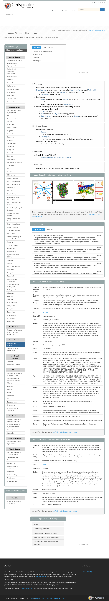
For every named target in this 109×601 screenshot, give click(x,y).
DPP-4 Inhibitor (11, 127)
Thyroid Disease (14, 449)
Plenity (9, 392)
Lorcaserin (10, 396)
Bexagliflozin (11, 306)
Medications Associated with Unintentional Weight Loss (14, 332)
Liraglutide (10, 156)
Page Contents (48, 47)
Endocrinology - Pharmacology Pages (45, 533)
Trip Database (38, 229)
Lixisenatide (11, 159)
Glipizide (10, 296)
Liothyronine (11, 463)
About (43, 598)
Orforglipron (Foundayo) (14, 162)
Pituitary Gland (37, 54)
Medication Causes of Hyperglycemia (14, 111)
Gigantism (36, 58)
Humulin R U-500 (12, 178)
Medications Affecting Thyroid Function (14, 453)
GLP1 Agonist (11, 143)
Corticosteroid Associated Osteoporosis (11, 71)
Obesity (14, 370)
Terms (32, 598)
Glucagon (10, 361)
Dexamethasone (12, 83)
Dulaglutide (10, 150)
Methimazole (11, 478)
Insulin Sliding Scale (13, 224)
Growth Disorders (15, 340)
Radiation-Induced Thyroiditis (12, 467)
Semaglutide (11, 165)
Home (52, 11)
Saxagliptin (10, 137)
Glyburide (10, 299)
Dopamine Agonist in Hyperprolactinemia (13, 425)
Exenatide (10, 153)
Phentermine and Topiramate (12, 409)
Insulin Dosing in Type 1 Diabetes (14, 203)
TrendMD (50, 229)
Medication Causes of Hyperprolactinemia (14, 420)
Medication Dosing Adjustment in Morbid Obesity (13, 380)
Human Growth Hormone (11, 344)
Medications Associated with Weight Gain (14, 374)
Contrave (10, 386)
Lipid (42, 114)
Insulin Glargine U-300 (14, 184)
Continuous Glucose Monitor (13, 120)
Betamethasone (12, 76)
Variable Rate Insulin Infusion (13, 214)
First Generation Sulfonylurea (12, 280)
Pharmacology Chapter (80, 30)
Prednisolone (11, 92)
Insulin (9, 169)
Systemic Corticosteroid (14, 60)
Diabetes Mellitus (14, 107)
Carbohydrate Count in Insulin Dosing (14, 198)
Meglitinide (10, 270)
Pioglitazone (11, 248)
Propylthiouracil (12, 481)
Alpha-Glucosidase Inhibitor (13, 256)
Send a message (87, 572)
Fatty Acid (57, 114)
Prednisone (10, 95)
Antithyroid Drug (12, 475)
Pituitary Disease (14, 416)
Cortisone (10, 80)
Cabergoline (10, 433)
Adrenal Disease (14, 57)
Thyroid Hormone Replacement (12, 459)
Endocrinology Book (64, 30)
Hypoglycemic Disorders (14, 357)
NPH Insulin (11, 175)
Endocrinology (12, 46)
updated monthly (40, 576)
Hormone (63, 92)
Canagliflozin (11, 309)
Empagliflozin (11, 315)
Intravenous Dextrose (13, 365)
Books (63, 11)
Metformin (10, 242)
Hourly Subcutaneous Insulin (13, 220)
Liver (42, 99)
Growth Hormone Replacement (12, 349)
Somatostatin (45, 95)
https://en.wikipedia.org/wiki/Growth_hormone (56, 157)
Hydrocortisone (11, 86)
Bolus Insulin (11, 188)
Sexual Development (15, 438)
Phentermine (11, 405)
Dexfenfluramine (12, 402)
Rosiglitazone (11, 251)
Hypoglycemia (75, 90)
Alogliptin (10, 131)
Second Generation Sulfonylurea (13, 285)
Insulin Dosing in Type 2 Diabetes (14, 209)
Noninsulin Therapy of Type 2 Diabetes (14, 238)
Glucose (76, 116)
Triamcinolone (11, 99)
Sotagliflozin (11, 321)
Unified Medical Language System (65, 432)
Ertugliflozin (10, 318)
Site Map (49, 598)
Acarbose (10, 260)
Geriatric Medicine (15, 327)
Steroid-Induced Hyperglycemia (12, 64)
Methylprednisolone (13, 89)
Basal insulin (11, 172)
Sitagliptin (10, 140)
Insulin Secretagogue (13, 266)
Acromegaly (37, 61)
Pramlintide (10, 124)
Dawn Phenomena (12, 227)
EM (72, 11)
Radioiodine (10, 472)
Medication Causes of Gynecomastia (14, 442)
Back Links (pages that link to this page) (46, 538)
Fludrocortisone (12, 102)
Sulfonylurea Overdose (14, 290)
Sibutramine (11, 399)
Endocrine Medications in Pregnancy (14, 502)
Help (103, 2)
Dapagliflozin (11, 312)
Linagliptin (10, 134)
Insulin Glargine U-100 (14, 181)
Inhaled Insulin (11, 191)
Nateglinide (10, 273)
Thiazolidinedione (12, 245)
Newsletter (57, 598)
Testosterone (68, 104)
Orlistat (9, 389)
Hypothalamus (41, 90)
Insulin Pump (11, 233)
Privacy (37, 598)
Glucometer (10, 116)
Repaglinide (10, 276)
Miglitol (9, 263)
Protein (43, 111)
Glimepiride (10, 293)
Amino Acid (92, 90)
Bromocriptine (11, 430)
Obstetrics (14, 498)
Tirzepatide (10, 146)
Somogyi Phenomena (13, 230)
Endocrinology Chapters (41, 529)
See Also (37, 47)
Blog (63, 598)
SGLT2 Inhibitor (12, 302)
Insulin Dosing (11, 194)
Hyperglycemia (46, 116)
